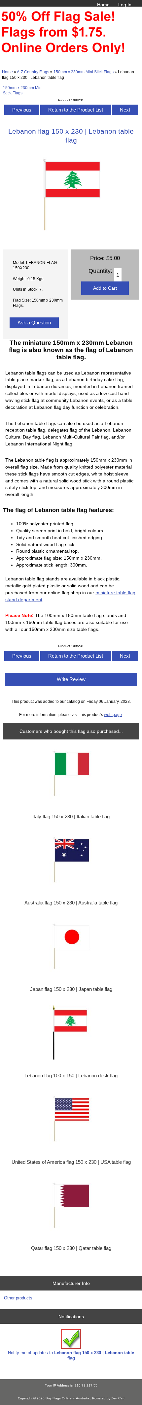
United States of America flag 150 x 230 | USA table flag (71, 1162)
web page (113, 714)
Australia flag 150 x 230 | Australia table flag (71, 902)
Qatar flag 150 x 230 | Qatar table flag (71, 1248)
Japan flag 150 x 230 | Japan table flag (71, 989)
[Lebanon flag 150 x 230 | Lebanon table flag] (71, 237)
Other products (18, 1297)
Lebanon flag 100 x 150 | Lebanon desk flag (71, 1075)
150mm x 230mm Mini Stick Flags (83, 72)
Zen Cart (117, 1398)
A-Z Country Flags (33, 72)
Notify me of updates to (71, 1355)
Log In (124, 4)
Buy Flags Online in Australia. (68, 1398)
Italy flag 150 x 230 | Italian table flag (71, 816)
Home (103, 4)
